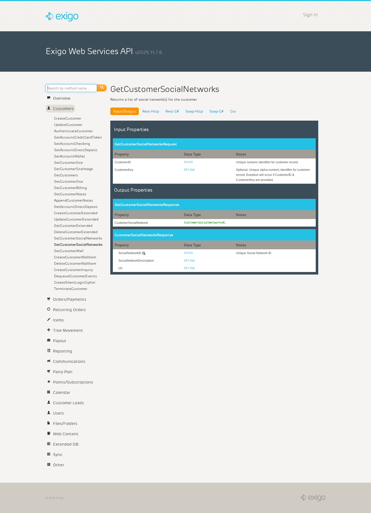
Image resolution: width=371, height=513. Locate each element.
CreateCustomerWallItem (75, 257)
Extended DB (65, 444)
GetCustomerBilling (70, 187)
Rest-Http (150, 111)
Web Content (65, 434)
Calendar (61, 392)
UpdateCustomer (68, 124)
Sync (57, 454)
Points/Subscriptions (73, 382)
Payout (59, 340)
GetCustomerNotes (70, 194)
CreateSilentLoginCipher (74, 282)
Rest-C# (172, 111)
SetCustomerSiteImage (73, 169)
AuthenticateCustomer (73, 131)
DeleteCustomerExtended (75, 232)
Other (58, 465)
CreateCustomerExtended (75, 213)
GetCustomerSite (68, 181)
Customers (63, 108)
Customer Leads (68, 403)
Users (58, 413)
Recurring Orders (69, 309)
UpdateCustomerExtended (76, 219)
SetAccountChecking (72, 143)
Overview (61, 98)
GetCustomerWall (69, 251)
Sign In (310, 15)
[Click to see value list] (144, 253)
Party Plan (62, 371)
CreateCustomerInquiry (73, 269)
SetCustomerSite (68, 162)
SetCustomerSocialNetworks (78, 238)
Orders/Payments (69, 299)
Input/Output (124, 111)
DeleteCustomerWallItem (75, 263)
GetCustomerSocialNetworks (78, 244)
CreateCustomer (67, 118)
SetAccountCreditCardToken (78, 137)
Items (58, 320)
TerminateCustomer (70, 288)
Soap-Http (194, 111)
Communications (69, 361)
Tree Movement (68, 330)
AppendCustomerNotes (73, 200)
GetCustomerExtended (73, 225)
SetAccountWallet (69, 156)
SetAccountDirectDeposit (75, 150)
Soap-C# (216, 111)
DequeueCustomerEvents (75, 276)
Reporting (62, 351)
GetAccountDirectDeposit (76, 206)
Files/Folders (65, 423)
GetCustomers (66, 175)
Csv (233, 111)
